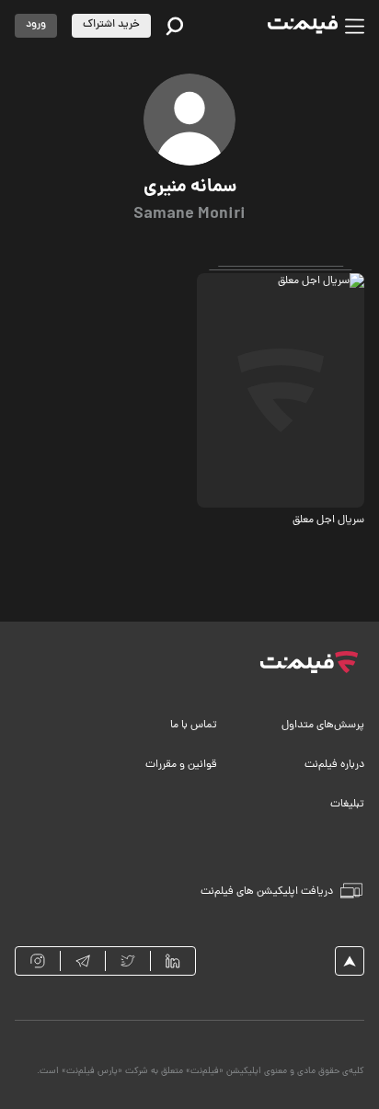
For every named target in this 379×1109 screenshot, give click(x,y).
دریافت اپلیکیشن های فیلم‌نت (267, 892)
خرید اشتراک (111, 25)
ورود (36, 25)
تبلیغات (347, 804)
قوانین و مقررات (181, 765)
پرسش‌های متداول (322, 725)
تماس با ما (193, 725)
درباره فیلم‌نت (334, 765)
